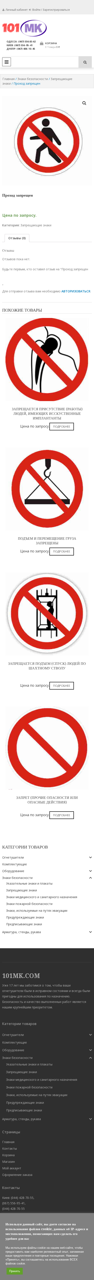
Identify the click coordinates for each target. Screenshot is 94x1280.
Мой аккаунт (11, 1168)
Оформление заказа (17, 1175)
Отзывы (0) (17, 238)
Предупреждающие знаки (25, 917)
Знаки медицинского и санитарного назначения (41, 897)
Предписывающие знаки (24, 924)
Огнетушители (13, 857)
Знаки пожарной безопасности (29, 904)
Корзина (8, 1155)
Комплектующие (14, 864)
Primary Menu (6, 62)
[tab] (17, 238)
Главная (8, 79)
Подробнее (61, 426)
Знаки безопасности (32, 79)
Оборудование (13, 871)
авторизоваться (75, 291)
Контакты (9, 1148)
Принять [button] (14, 1271)
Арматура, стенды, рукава (21, 932)
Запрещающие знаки (36, 225)
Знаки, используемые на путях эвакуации (36, 910)
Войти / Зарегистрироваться (51, 10)
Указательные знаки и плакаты (29, 883)
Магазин (8, 1162)
